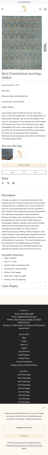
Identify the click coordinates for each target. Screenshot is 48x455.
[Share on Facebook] (2, 183)
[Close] (43, 407)
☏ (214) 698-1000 (24, 2)
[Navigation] (2, 9)
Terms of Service (35, 446)
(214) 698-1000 (27, 314)
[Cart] (45, 9)
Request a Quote (24, 165)
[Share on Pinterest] (13, 183)
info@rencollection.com (26, 317)
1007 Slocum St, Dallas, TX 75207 (27, 320)
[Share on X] (8, 183)
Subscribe (24, 436)
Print (35, 172)
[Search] (40, 9)
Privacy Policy (19, 446)
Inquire (12, 172)
